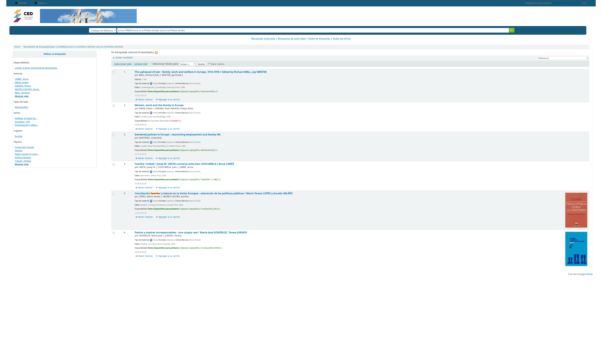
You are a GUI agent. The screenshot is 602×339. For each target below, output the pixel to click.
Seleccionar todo (123, 64)
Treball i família (23, 161)
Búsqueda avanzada (263, 39)
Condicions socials (24, 147)
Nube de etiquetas (319, 39)
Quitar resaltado (124, 57)
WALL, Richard (22, 92)
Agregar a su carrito (169, 99)
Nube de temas (342, 39)
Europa (18, 136)
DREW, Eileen (22, 82)
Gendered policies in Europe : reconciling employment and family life (178, 134)
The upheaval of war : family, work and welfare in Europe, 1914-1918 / (201, 72)
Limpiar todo (141, 64)
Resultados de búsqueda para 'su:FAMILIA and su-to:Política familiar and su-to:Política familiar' (74, 46)
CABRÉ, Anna (21, 79)
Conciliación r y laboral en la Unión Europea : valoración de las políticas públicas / (214, 193)
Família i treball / (184, 164)
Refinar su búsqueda (55, 54)
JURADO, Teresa (23, 86)
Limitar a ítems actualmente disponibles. (36, 68)
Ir (511, 30)
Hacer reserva (145, 99)
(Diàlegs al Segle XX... (26, 118)
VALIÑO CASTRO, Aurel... (27, 89)
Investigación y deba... (26, 125)
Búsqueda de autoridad (292, 39)
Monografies (21, 107)
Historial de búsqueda (567, 3)
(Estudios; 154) (22, 122)
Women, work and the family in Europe (159, 105)
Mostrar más (22, 96)
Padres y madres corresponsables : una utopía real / (191, 232)
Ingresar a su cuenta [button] (538, 3)
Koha (589, 274)
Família (18, 150)
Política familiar (23, 157)
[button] (21, 3)
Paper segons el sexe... (27, 154)
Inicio (17, 46)
